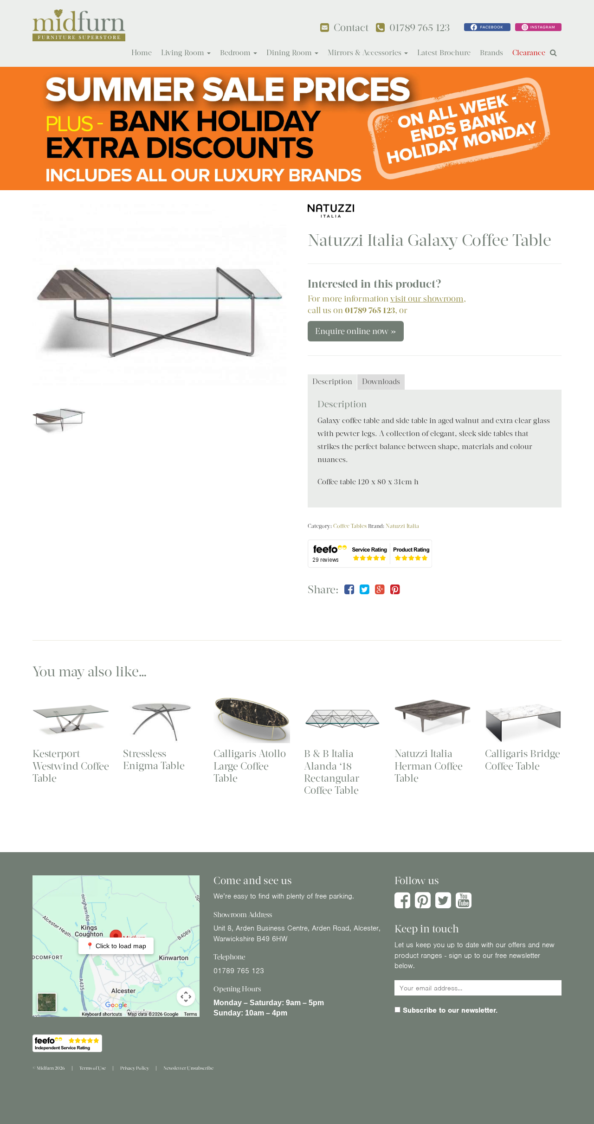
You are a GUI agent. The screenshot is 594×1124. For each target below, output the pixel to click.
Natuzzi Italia (402, 526)
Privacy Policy (134, 1068)
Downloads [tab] (381, 381)
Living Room (183, 52)
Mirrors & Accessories (365, 52)
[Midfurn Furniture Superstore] (78, 25)
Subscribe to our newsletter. (448, 1010)
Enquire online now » (355, 331)
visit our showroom (427, 299)
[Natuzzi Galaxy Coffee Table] (159, 294)
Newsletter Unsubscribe (188, 1068)
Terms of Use (92, 1068)
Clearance (528, 52)
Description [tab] (332, 381)
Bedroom (236, 52)
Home (141, 52)
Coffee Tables (350, 526)
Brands (491, 52)
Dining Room (290, 52)
